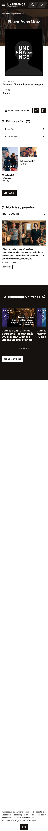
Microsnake (27, 161)
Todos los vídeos (12, 359)
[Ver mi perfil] (42, 5)
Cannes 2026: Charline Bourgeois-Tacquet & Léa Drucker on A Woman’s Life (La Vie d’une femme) (17, 335)
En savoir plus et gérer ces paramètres (19, 820)
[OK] (24, 827)
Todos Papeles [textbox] (11, 136)
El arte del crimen (8, 177)
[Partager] (36, 110)
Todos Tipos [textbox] (10, 129)
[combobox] (24, 129)
